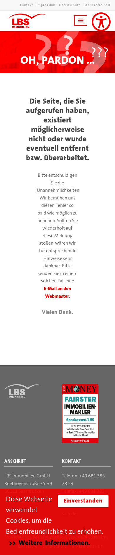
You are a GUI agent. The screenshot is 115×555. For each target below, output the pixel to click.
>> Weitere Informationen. (49, 543)
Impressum (46, 5)
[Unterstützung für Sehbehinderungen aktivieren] (101, 21)
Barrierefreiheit (97, 5)
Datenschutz (69, 5)
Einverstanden (83, 501)
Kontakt (26, 5)
